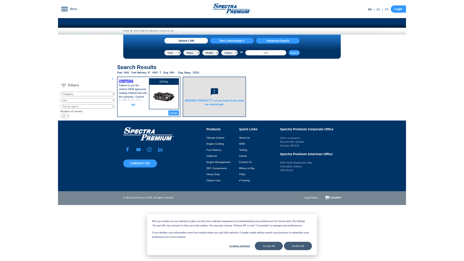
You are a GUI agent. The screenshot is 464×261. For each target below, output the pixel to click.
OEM (242, 143)
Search (294, 52)
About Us (244, 137)
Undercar (211, 155)
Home (126, 31)
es (378, 9)
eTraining (244, 180)
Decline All (298, 245)
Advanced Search (278, 40)
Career (243, 155)
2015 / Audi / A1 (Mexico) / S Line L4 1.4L (154, 31)
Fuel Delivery (213, 149)
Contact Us (140, 163)
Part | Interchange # (232, 40)
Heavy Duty (213, 174)
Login (398, 9)
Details (173, 113)
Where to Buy (247, 168)
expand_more (133, 104)
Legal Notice (311, 197)
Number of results (71, 111)
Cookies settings (239, 245)
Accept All (269, 245)
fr (386, 9)
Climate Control (215, 137)
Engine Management (218, 162)
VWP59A (126, 81)
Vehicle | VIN (186, 40)
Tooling (243, 149)
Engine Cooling (215, 143)
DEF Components (216, 168)
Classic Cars (213, 180)
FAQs (242, 174)
